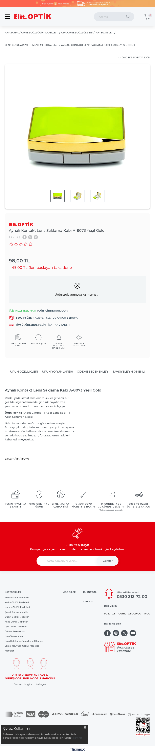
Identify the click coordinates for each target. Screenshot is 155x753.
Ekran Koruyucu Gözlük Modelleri (22, 646)
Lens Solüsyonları (14, 636)
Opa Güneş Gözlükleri (16, 626)
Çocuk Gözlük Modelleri (17, 612)
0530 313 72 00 (132, 596)
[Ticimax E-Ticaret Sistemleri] (77, 750)
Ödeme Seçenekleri (93, 371)
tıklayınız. (77, 737)
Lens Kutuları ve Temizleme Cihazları (24, 641)
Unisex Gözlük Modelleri (17, 607)
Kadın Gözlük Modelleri (17, 602)
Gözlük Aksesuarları (15, 631)
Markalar (9, 650)
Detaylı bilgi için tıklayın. (30, 684)
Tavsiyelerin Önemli (129, 371)
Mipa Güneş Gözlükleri (16, 621)
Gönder (108, 560)
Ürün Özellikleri (24, 371)
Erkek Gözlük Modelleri (17, 597)
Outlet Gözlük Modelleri (17, 617)
